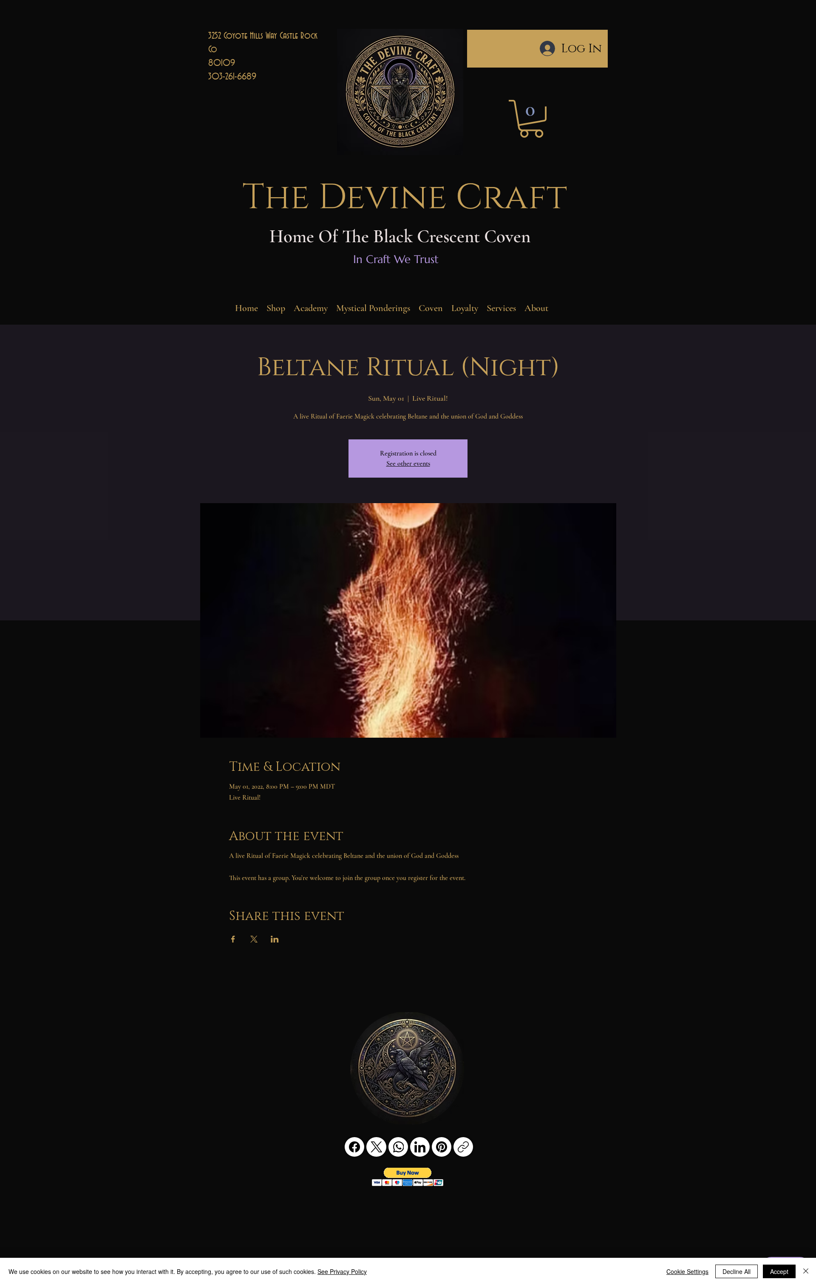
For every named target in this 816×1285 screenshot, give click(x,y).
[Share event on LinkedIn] (275, 939)
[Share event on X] (254, 939)
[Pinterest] (441, 1147)
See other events (408, 463)
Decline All (736, 1271)
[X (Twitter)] (376, 1147)
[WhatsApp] (398, 1147)
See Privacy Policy (342, 1271)
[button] (531, 119)
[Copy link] (463, 1147)
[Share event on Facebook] (233, 939)
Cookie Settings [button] (687, 1271)
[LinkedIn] (420, 1147)
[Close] (806, 1271)
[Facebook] (354, 1147)
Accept (779, 1271)
